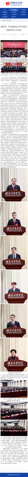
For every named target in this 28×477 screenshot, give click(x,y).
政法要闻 (14, 12)
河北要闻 (23, 10)
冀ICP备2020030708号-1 (14, 475)
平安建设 (23, 12)
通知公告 (14, 17)
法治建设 (4, 14)
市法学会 (23, 14)
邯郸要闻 (4, 12)
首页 (4, 10)
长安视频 (4, 17)
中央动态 (14, 10)
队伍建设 (14, 14)
